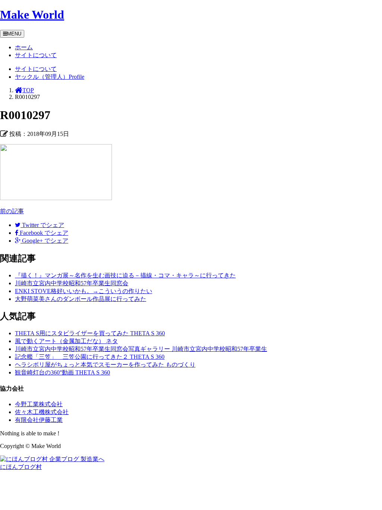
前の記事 (12, 211)
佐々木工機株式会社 (42, 412)
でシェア (43, 225)
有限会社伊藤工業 (39, 420)
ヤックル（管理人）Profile (49, 77)
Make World (32, 14)
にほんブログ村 (21, 467)
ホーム (24, 47)
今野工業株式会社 (39, 404)
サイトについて (36, 55)
